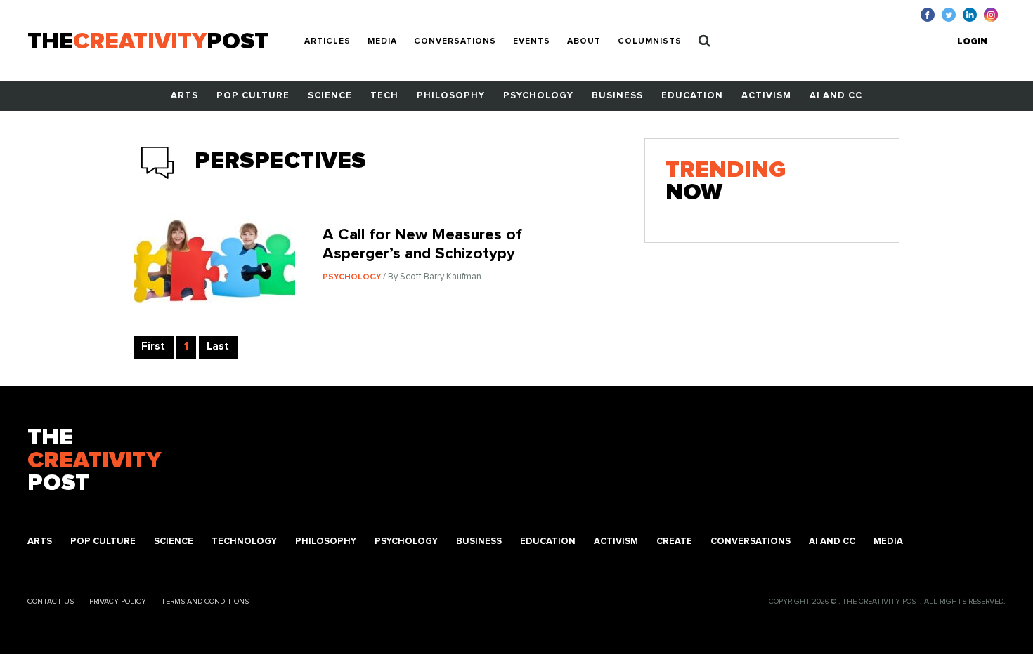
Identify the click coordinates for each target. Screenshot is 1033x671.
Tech (384, 95)
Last (218, 346)
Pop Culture (253, 95)
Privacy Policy (117, 601)
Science (330, 95)
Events (531, 41)
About (584, 41)
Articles (327, 41)
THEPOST (94, 461)
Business (617, 95)
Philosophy (451, 95)
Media (382, 41)
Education (692, 95)
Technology (244, 541)
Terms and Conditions (205, 601)
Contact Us (50, 601)
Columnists (650, 41)
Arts (184, 95)
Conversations (455, 41)
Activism (766, 95)
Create (674, 541)
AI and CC (836, 95)
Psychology (538, 95)
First (153, 346)
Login (972, 41)
